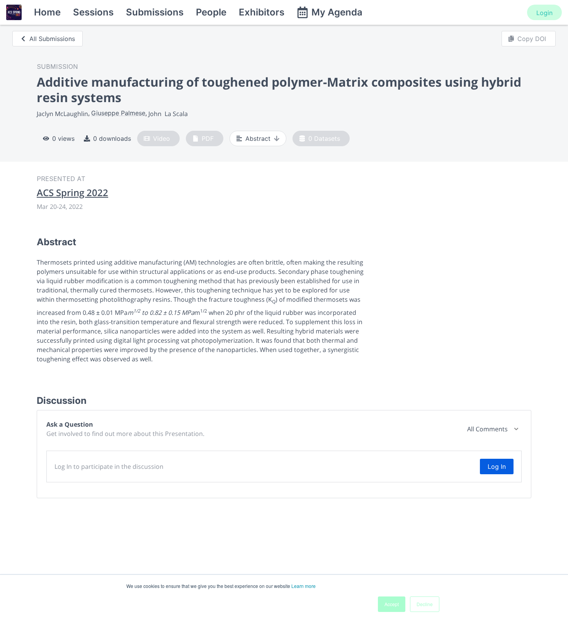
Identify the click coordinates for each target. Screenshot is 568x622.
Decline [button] (425, 604)
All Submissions (52, 39)
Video (161, 138)
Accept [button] (391, 604)
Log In (497, 466)
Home (47, 12)
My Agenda (336, 12)
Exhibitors (261, 12)
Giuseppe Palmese (118, 113)
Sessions (93, 12)
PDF (208, 138)
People (211, 12)
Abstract (257, 138)
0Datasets (324, 138)
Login (544, 13)
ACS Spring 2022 (72, 192)
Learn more (303, 586)
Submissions (155, 12)
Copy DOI (531, 39)
